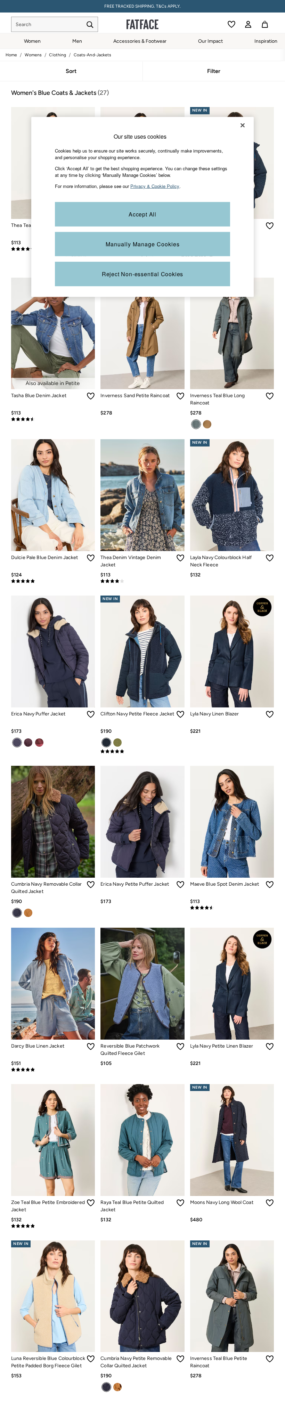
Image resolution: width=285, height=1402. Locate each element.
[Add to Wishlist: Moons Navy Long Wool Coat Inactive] (270, 1203)
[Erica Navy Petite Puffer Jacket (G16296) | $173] (142, 822)
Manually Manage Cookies (143, 244)
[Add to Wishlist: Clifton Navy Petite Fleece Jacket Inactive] (180, 714)
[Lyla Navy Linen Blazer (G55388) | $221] (232, 651)
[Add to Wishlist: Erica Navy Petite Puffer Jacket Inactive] (180, 884)
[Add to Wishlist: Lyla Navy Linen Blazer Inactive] (270, 714)
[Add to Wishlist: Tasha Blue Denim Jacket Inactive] (91, 396)
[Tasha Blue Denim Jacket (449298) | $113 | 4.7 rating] (53, 419)
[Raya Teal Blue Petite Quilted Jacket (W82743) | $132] (142, 1140)
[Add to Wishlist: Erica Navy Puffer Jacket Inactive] (91, 714)
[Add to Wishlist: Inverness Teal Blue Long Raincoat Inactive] (270, 396)
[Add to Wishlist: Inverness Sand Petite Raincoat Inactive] (180, 396)
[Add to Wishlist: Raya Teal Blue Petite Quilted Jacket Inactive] (180, 1203)
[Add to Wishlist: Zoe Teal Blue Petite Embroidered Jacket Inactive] (91, 1203)
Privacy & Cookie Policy (154, 185)
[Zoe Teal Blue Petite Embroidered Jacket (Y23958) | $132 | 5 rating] (53, 1226)
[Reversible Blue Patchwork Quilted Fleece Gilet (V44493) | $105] (142, 984)
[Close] (242, 125)
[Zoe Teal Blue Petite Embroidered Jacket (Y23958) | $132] (53, 1140)
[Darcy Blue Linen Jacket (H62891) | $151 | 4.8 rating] (53, 1070)
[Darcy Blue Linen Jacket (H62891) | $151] (53, 984)
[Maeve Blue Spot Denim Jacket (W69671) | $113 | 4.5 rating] (232, 908)
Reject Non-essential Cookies (142, 274)
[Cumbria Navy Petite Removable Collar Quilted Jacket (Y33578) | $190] (142, 1296)
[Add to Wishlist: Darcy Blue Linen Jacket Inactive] (91, 1046)
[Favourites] (231, 24)
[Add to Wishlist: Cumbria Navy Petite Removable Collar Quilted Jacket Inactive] (180, 1359)
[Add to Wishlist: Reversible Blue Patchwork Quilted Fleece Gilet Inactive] (180, 1046)
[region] (142, 207)
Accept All (142, 214)
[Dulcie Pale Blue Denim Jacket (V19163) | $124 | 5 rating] (53, 581)
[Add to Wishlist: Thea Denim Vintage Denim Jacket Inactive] (180, 558)
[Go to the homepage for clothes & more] (142, 24)
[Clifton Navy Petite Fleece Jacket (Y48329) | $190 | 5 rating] (142, 751)
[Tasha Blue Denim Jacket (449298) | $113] (53, 334)
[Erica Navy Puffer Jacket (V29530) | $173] (53, 651)
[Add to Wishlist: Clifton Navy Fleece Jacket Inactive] (270, 226)
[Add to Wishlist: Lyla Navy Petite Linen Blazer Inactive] (270, 1046)
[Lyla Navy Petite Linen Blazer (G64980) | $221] (232, 984)
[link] (248, 24)
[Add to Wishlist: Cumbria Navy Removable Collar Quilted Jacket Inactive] (91, 884)
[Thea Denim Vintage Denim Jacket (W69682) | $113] (142, 495)
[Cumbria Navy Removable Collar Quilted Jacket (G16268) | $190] (53, 822)
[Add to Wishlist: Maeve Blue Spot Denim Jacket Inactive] (270, 884)
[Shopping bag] (264, 24)
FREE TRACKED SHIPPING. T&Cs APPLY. (142, 6)
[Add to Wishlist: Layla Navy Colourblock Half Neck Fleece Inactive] (270, 558)
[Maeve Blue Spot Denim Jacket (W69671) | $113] (232, 822)
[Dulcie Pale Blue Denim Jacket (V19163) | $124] (53, 495)
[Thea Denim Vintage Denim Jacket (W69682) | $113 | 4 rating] (142, 581)
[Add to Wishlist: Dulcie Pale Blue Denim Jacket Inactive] (91, 558)
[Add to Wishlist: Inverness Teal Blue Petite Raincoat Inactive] (270, 1359)
